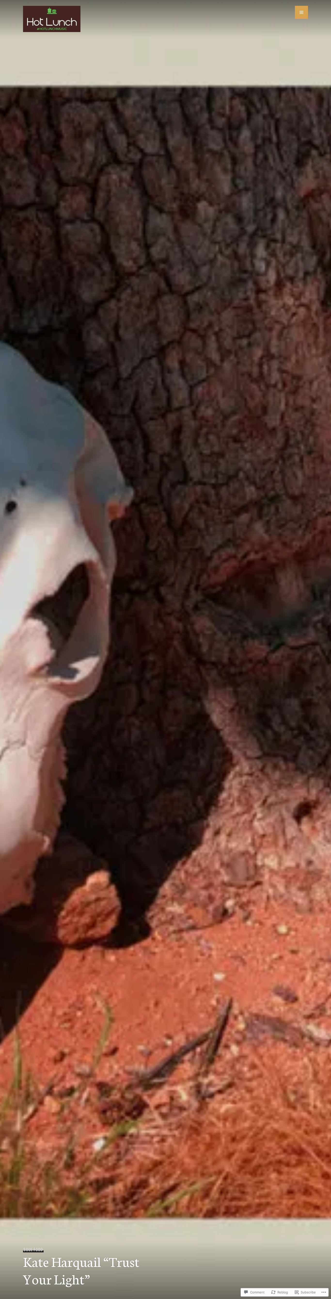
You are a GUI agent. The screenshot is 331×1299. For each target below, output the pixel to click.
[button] (301, 12)
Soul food (33, 1249)
